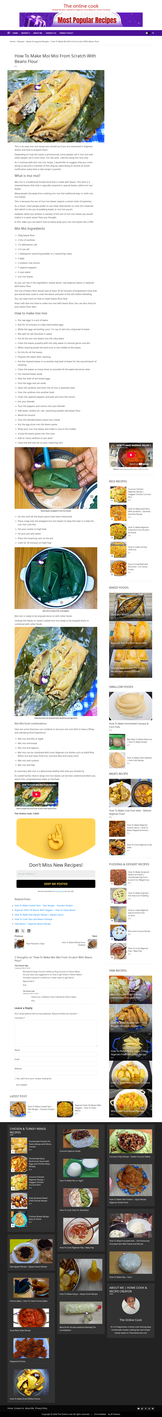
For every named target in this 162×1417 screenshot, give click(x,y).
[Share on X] (23, 930)
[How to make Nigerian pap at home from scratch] (118, 914)
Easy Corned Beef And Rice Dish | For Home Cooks (138, 567)
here (65, 298)
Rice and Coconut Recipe (139, 931)
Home (15, 33)
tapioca (35, 747)
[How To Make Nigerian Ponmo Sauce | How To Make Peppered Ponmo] (117, 829)
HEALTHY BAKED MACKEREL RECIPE (130, 614)
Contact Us (51, 33)
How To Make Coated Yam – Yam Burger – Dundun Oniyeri (44, 905)
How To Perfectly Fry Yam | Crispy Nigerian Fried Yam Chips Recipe (129, 1052)
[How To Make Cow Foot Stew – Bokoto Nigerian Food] (130, 793)
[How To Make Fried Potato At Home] (130, 1075)
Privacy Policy (66, 33)
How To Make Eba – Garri (120, 1277)
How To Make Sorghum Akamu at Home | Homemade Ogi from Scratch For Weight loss (138, 876)
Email (17, 1059)
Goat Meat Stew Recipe (20, 1330)
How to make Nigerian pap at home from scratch (138, 913)
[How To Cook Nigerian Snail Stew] (117, 847)
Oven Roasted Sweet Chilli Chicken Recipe (38, 1199)
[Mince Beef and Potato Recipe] (130, 1103)
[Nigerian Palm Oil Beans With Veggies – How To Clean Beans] (65, 1109)
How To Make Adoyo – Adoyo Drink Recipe (78, 1294)
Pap (33, 765)
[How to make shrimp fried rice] (118, 550)
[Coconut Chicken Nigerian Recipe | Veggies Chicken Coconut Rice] (118, 494)
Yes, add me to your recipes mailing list (33, 1078)
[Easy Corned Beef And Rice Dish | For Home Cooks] (118, 568)
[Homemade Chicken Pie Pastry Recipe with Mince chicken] (19, 1145)
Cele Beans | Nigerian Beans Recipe (33, 923)
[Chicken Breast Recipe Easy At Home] (19, 1219)
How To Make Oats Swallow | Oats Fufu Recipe (139, 759)
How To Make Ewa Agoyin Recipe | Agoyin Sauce (39, 914)
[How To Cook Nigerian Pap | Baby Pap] (118, 951)
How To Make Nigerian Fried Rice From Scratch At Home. (138, 530)
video (24, 221)
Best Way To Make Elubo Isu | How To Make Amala (139, 740)
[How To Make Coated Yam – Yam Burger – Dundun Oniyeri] (18, 1109)
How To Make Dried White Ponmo (25, 1399)
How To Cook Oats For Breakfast (74, 1210)
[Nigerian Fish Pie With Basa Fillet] (130, 635)
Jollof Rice (89, 752)
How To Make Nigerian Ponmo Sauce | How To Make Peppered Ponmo (137, 828)
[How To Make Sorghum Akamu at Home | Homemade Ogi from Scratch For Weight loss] (118, 877)
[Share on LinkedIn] (28, 930)
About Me (37, 33)
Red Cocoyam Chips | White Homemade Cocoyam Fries (126, 996)
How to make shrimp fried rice (137, 548)
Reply (24, 985)
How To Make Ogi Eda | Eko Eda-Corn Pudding (138, 894)
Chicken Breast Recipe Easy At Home (39, 1217)
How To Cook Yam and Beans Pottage (33, 919)
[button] (153, 33)
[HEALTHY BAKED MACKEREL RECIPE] (130, 607)
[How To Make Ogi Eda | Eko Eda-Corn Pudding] (118, 896)
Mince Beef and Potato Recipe (127, 1111)
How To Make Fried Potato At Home (130, 1082)
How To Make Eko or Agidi (71, 1180)
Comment (20, 1018)
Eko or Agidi (37, 738)
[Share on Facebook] (17, 930)
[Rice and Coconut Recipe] (118, 933)
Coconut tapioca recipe (70, 1151)
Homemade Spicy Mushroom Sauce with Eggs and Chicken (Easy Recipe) (39, 1162)
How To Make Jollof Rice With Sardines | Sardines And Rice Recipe (139, 511)
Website (18, 1068)
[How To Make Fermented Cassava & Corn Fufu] (130, 706)
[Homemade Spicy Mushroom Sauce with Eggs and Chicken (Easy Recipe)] (19, 1164)
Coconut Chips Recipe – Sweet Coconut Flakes (129, 1156)
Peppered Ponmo (18, 1361)
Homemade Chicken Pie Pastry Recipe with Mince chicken (128, 669)
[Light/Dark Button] (148, 33)
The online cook (81, 6)
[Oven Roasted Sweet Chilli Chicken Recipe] (19, 1201)
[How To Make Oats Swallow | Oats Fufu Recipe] (117, 760)
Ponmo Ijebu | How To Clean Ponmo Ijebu (29, 1301)
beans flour (29, 235)
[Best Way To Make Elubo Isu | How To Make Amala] (117, 742)
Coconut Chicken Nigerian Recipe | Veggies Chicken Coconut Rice (139, 493)
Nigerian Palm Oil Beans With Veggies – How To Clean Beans (45, 910)
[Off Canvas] (8, 33)
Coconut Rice (55, 755)
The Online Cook (29, 991)
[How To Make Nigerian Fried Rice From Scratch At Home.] (118, 531)
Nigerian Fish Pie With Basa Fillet (128, 643)
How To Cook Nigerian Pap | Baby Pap (138, 949)
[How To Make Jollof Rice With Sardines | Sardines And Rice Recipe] (118, 513)
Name (17, 1050)
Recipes (24, 33)
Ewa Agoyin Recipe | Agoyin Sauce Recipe (28, 1266)
